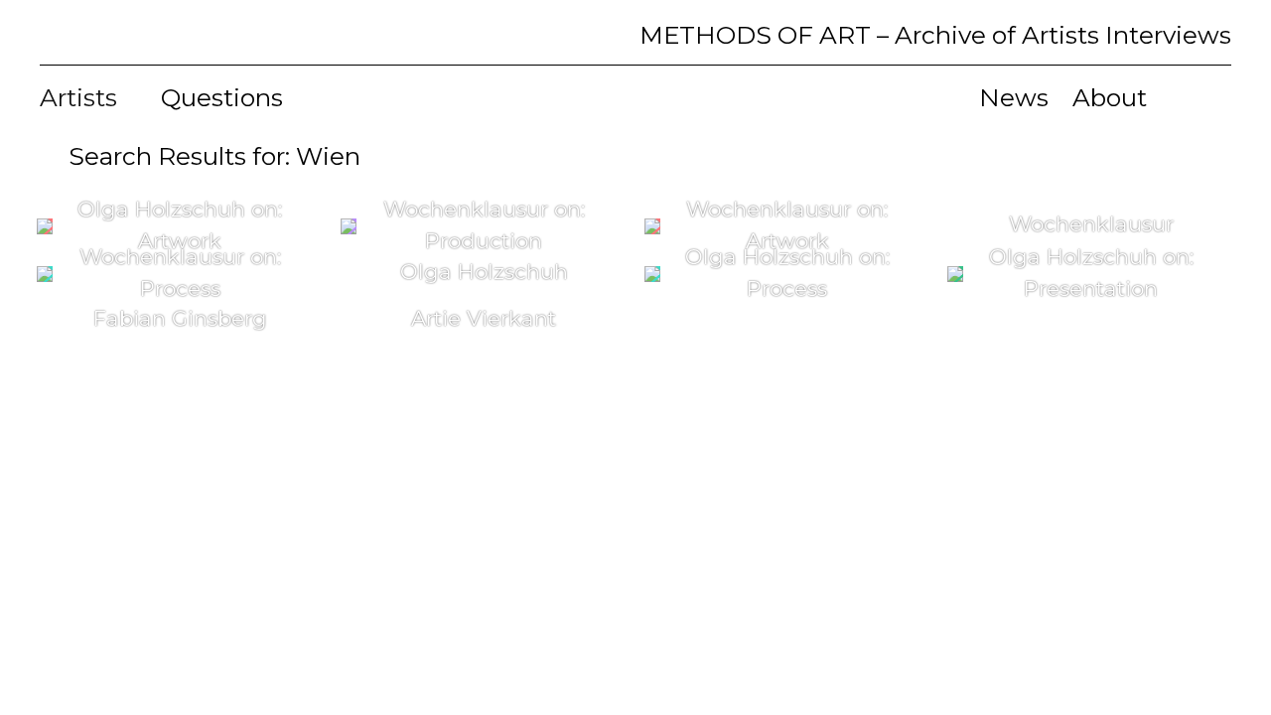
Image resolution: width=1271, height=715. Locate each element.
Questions (222, 97)
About (1109, 97)
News (1014, 97)
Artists (81, 97)
